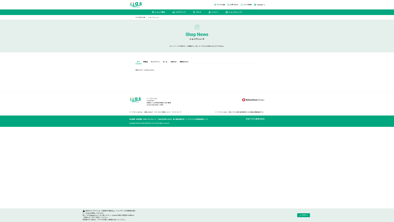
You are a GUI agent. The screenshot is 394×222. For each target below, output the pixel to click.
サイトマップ (176, 112)
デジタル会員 (221, 4)
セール (165, 62)
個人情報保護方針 (179, 119)
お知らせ (173, 62)
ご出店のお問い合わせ (164, 119)
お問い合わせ (234, 4)
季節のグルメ (184, 62)
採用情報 (139, 119)
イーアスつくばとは (135, 112)
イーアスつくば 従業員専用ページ (197, 119)
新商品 (145, 62)
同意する (303, 215)
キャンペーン (155, 62)
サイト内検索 (247, 4)
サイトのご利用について (162, 112)
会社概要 (132, 119)
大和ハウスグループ (149, 119)
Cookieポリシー (94, 215)
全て (138, 62)
